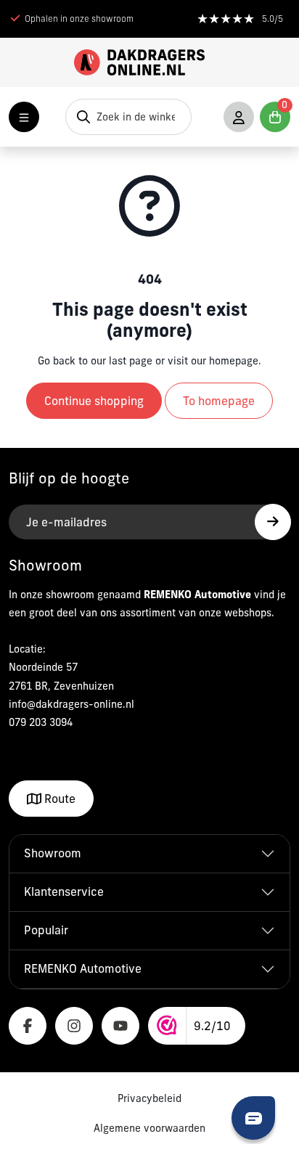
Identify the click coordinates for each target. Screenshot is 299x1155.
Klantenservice (64, 891)
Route (58, 798)
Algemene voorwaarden (149, 1128)
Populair (46, 930)
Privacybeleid (149, 1098)
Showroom (52, 853)
